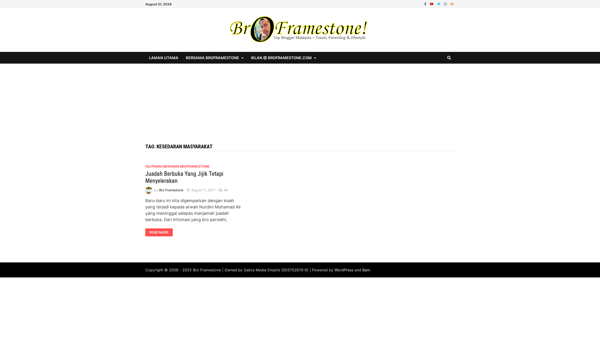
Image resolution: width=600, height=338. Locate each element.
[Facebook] (426, 3)
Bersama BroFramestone (212, 57)
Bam (366, 270)
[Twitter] (439, 3)
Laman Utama (163, 57)
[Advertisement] (300, 99)
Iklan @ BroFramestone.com (281, 57)
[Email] (452, 3)
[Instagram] (446, 3)
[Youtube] (432, 3)
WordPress (343, 270)
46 (226, 190)
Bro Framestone (171, 190)
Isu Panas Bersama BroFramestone (177, 166)
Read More (161, 232)
